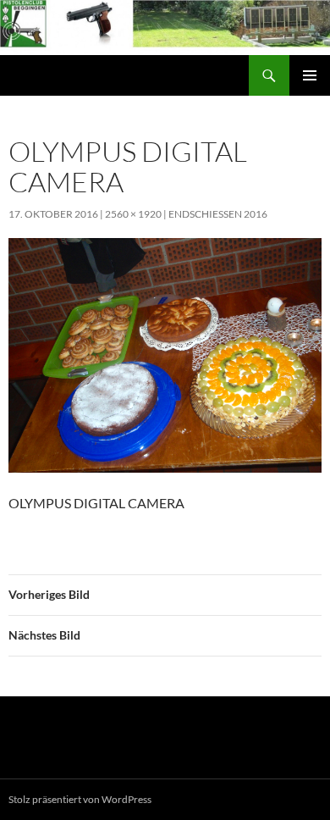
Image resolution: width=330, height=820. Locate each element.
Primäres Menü (309, 75)
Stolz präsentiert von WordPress (79, 799)
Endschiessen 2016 (217, 214)
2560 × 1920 (133, 214)
